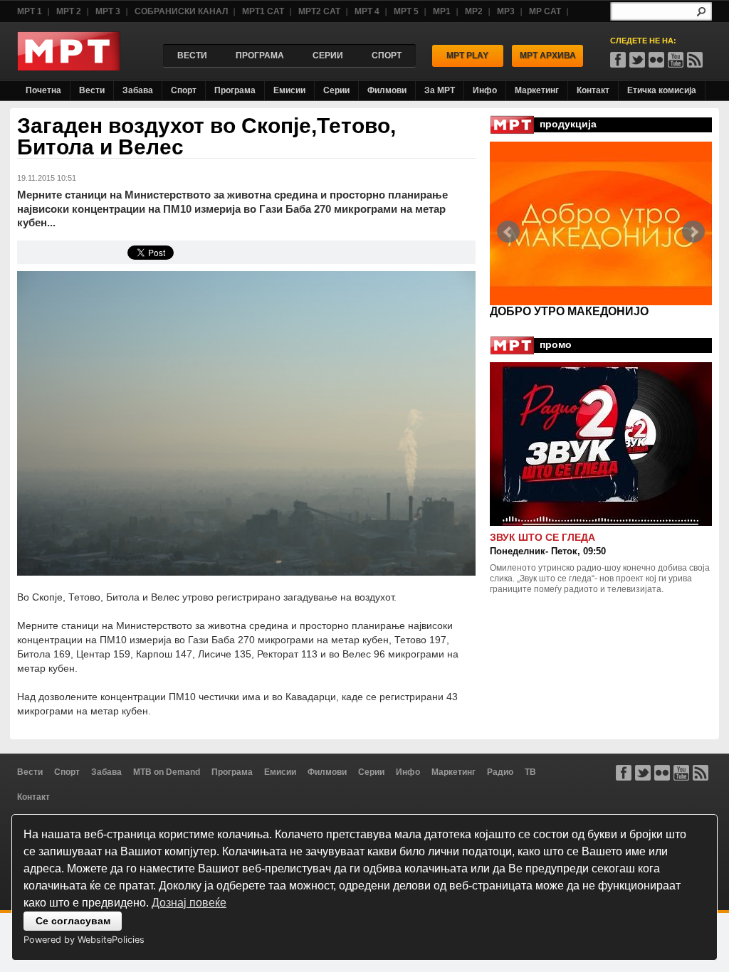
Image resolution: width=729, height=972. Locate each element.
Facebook (618, 60)
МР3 (506, 11)
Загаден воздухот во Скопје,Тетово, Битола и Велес (206, 136)
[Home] (68, 67)
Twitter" (637, 60)
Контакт (593, 90)
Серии (336, 90)
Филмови (387, 90)
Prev (508, 232)
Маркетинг (537, 90)
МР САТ (545, 11)
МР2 (474, 11)
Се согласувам (73, 920)
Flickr (656, 60)
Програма (235, 90)
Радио (500, 772)
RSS (695, 60)
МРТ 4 (367, 11)
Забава (137, 90)
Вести (92, 90)
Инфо (485, 90)
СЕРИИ (328, 55)
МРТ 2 (68, 11)
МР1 (442, 11)
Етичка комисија (661, 90)
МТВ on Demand (166, 772)
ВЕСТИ (192, 55)
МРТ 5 (406, 11)
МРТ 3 (107, 11)
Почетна (43, 90)
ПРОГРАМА (260, 55)
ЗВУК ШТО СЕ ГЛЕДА (542, 537)
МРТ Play (467, 55)
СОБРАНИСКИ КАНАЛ (181, 11)
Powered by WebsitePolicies (84, 939)
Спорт (183, 90)
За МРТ (439, 90)
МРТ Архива (548, 55)
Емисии (289, 90)
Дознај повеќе (189, 903)
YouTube (675, 60)
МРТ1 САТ (263, 11)
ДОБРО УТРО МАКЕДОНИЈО (569, 311)
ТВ (530, 772)
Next (693, 232)
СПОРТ (387, 55)
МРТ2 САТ (319, 11)
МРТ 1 (29, 11)
